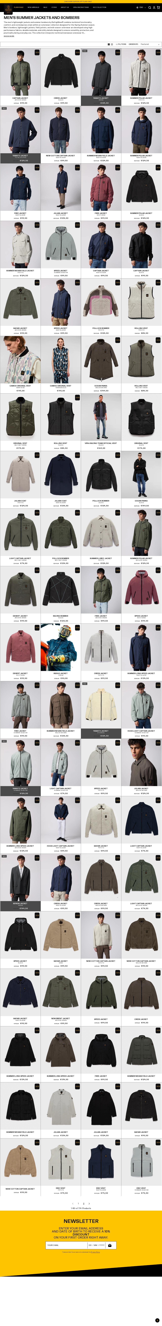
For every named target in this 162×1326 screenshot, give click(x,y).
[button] (33, 7)
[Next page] (89, 1203)
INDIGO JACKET (61, 673)
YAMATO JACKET (100, 98)
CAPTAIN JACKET (20, 98)
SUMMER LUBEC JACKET (101, 558)
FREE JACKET (20, 213)
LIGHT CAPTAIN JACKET (20, 558)
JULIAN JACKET (60, 213)
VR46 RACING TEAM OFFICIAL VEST (101, 443)
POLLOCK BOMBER (101, 328)
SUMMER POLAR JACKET (141, 98)
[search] (150, 7)
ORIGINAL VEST (20, 443)
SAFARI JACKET (20, 328)
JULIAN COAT (20, 501)
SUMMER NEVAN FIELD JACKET (101, 156)
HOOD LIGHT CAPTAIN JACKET (141, 731)
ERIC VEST (60, 1188)
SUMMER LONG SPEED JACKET (141, 673)
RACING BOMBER (60, 616)
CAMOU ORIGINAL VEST (20, 386)
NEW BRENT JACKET (60, 1018)
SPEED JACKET (60, 271)
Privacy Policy (95, 1252)
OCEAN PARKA (100, 386)
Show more (9, 36)
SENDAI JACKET (20, 903)
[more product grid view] (109, 44)
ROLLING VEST (141, 328)
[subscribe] (109, 1245)
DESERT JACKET (20, 616)
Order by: (133, 44)
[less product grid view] (112, 44)
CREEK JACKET (60, 98)
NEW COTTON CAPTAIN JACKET (60, 156)
